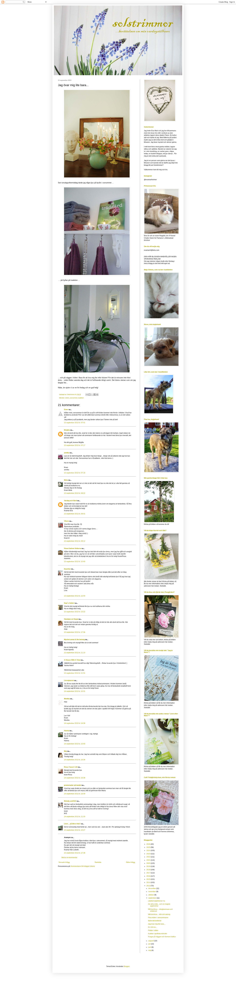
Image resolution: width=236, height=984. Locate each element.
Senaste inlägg (64, 862)
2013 (148, 886)
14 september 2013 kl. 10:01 (74, 691)
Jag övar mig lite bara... (156, 924)
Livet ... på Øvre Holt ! (72, 824)
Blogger (126, 966)
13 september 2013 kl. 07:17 (74, 445)
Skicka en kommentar (69, 858)
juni (149, 947)
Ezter (66, 410)
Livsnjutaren (69, 680)
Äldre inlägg (130, 862)
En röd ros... (152, 927)
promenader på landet (72, 785)
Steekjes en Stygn (71, 619)
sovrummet (73, 398)
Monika (67, 699)
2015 (148, 879)
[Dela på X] (92, 394)
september (152, 898)
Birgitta (67, 430)
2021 (148, 860)
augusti (151, 941)
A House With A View (72, 660)
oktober (151, 895)
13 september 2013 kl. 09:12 (74, 541)
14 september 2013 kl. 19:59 (74, 794)
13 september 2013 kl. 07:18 (74, 473)
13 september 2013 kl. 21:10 (74, 653)
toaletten (81, 398)
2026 (148, 844)
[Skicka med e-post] (86, 394)
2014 (148, 882)
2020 (148, 863)
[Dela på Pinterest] (97, 394)
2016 (148, 876)
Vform (66, 521)
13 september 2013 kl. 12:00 (74, 596)
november (152, 892)
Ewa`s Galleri (69, 603)
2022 (148, 857)
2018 (148, 870)
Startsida (98, 862)
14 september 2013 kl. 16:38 (74, 778)
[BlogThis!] (89, 394)
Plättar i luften (153, 930)
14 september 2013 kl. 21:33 (74, 816)
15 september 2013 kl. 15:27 (74, 830)
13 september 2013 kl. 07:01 (74, 423)
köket (67, 398)
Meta (66, 480)
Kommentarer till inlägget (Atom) (83, 866)
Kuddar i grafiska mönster (157, 934)
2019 (148, 866)
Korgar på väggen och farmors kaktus (162, 937)
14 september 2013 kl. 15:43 (74, 744)
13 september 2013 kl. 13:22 (74, 612)
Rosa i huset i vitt (70, 767)
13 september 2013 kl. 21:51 (74, 673)
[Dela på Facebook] (94, 394)
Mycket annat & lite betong (74, 639)
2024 (148, 850)
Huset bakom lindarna (72, 548)
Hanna (66, 731)
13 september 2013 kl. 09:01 (74, 514)
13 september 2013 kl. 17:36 (74, 632)
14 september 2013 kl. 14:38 (74, 723)
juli (149, 944)
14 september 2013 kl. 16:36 (74, 760)
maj (149, 950)
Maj (65, 751)
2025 (148, 847)
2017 (148, 873)
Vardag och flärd (70, 501)
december (152, 888)
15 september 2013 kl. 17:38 (74, 853)
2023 (148, 854)
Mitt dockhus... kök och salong (159, 914)
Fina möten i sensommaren (158, 918)
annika (66, 453)
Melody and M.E (70, 801)
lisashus (67, 569)
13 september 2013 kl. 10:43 (74, 562)
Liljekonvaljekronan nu (156, 901)
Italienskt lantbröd (154, 921)
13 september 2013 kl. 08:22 (74, 493)
